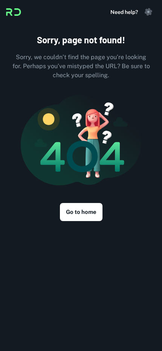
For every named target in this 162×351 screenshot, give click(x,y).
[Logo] (13, 12)
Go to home (81, 212)
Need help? (124, 12)
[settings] (148, 12)
